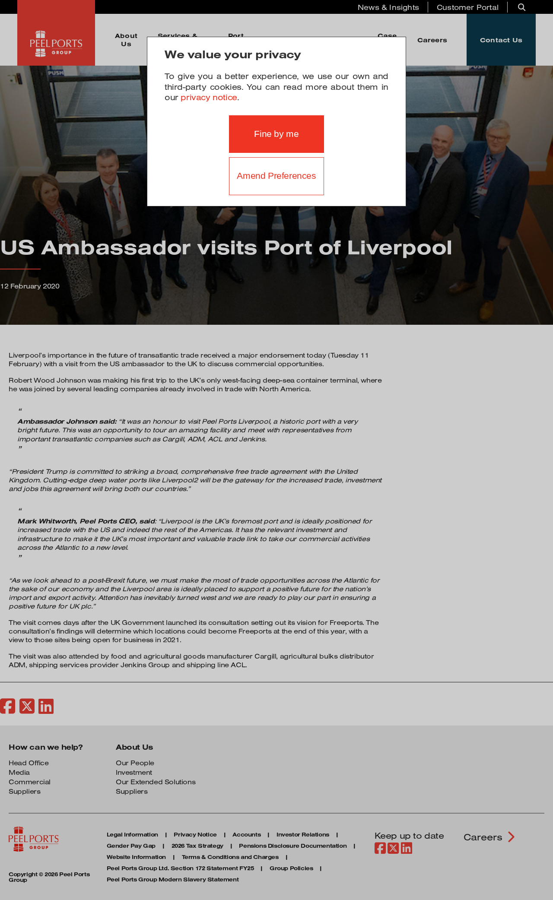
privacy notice (209, 97)
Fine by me (276, 134)
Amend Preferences (276, 176)
